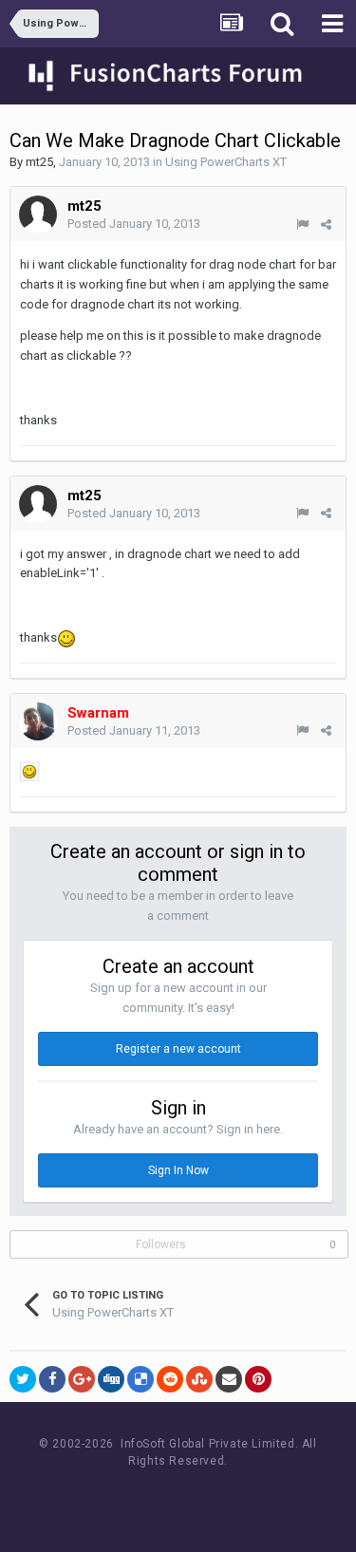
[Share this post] (326, 224)
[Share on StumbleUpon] (199, 1379)
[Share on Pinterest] (258, 1379)
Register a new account (178, 1049)
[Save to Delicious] (140, 1379)
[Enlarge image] (29, 771)
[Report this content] (302, 224)
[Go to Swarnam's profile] (38, 721)
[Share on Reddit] (170, 1379)
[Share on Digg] (111, 1379)
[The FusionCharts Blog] (116, 1496)
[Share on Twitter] (22, 1379)
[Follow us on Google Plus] (244, 1496)
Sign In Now (178, 1170)
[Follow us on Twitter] (201, 1496)
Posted (133, 223)
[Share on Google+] (81, 1379)
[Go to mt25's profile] (38, 215)
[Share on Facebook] (52, 1379)
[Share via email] (228, 1379)
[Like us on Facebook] (159, 1496)
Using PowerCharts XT (226, 162)
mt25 (39, 162)
